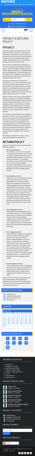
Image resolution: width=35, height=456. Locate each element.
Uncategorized (10, 300)
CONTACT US (9, 377)
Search (7, 433)
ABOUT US (8, 364)
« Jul (3, 327)
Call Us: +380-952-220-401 (18, 23)
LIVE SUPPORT (10, 375)
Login (8, 4)
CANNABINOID (10, 294)
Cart (22, 4)
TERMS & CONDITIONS (12, 370)
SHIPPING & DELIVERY (12, 368)
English (8, 443)
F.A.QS (7, 374)
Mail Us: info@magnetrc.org (18, 26)
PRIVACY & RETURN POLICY (14, 372)
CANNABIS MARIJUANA (13, 296)
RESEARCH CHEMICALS (13, 298)
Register (15, 4)
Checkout (30, 4)
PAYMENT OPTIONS (11, 366)
